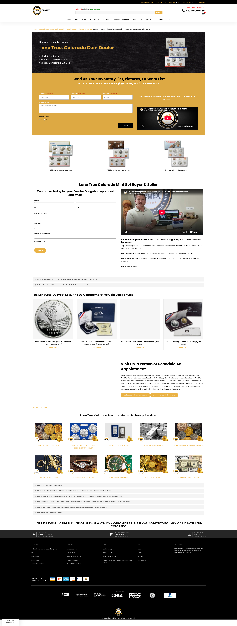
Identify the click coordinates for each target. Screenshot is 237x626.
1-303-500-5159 (195, 10)
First (35, 208)
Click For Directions (40, 408)
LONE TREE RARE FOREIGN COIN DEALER (188, 445)
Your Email (37, 223)
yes (42, 120)
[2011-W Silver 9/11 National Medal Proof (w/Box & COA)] (140, 319)
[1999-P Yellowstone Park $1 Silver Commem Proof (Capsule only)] (53, 319)
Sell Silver (85, 9)
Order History (71, 553)
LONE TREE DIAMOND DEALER (83, 477)
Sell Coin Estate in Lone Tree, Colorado (50, 513)
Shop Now (119, 534)
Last (77, 208)
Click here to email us (200, 536)
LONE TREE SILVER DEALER (153, 445)
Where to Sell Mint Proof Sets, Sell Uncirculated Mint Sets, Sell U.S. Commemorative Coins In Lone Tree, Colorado (75, 491)
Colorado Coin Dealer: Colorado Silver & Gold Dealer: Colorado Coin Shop (65, 29)
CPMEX (34, 29)
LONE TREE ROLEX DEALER (118, 477)
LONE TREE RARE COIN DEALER (48, 445)
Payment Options (72, 560)
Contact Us (35, 556)
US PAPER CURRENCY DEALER (188, 477)
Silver (139, 553)
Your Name (46, 93)
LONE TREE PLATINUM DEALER (118, 445)
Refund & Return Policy (74, 564)
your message (44, 102)
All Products (142, 560)
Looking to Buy (107, 549)
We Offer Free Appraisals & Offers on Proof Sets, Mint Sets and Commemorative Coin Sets (67, 279)
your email (78, 93)
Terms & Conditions (37, 564)
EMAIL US (197, 534)
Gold (139, 549)
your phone (110, 93)
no (46, 120)
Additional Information (42, 233)
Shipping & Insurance (74, 556)
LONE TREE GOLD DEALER (153, 477)
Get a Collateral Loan (109, 556)
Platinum (141, 556)
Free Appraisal (94, 9)
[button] (10, 622)
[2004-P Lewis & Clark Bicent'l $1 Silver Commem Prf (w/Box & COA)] (96, 319)
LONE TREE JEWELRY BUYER (48, 477)
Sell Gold (78, 9)
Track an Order (72, 549)
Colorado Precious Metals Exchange (49, 485)
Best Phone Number (40, 213)
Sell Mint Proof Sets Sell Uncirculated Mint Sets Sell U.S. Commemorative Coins (64, 285)
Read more (53, 347)
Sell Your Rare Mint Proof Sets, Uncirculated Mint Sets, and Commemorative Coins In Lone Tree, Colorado (72, 507)
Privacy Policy (35, 560)
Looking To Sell (107, 553)
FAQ (32, 553)
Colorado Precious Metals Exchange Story (44, 549)
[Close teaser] (19, 618)
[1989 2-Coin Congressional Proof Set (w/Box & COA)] (183, 319)
